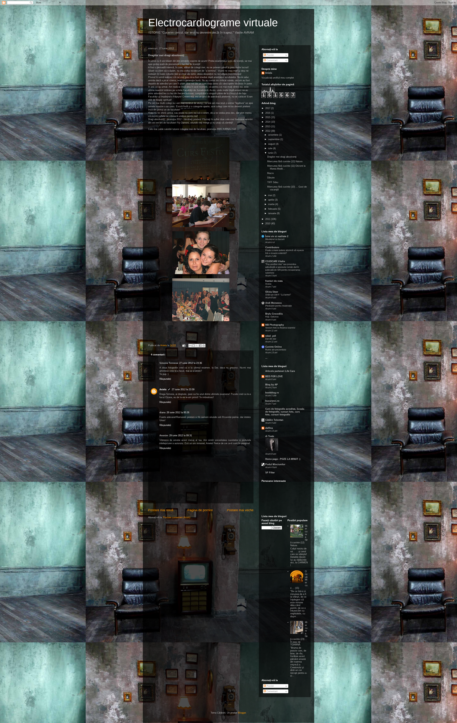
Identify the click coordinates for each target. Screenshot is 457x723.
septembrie (274, 139)
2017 (268, 108)
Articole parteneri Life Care (280, 371)
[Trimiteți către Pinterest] (203, 345)
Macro (270, 173)
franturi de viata (274, 281)
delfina (269, 428)
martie (271, 204)
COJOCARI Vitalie (275, 261)
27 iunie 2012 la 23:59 (183, 389)
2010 (268, 223)
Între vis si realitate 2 (276, 236)
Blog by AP (271, 384)
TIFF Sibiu (272, 182)
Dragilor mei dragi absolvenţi (282, 156)
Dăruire (271, 177)
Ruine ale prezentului (275, 349)
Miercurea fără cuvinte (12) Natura (284, 161)
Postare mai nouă (160, 510)
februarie (273, 209)
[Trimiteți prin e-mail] (190, 345)
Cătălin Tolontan (274, 420)
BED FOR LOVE (274, 376)
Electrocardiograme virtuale (213, 23)
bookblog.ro (272, 392)
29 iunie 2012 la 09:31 (180, 435)
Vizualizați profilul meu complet (278, 77)
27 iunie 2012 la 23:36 (190, 363)
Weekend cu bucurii (275, 239)
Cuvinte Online (273, 346)
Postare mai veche (240, 510)
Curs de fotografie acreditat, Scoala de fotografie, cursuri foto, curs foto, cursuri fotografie (284, 412)
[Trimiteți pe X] (197, 345)
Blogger (242, 712)
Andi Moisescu (273, 303)
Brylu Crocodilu (274, 313)
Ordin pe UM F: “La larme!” (278, 295)
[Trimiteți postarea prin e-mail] (183, 345)
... (266, 358)
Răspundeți (165, 379)
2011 (268, 219)
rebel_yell (270, 336)
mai (270, 195)
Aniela (162, 389)
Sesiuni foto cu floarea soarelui (280, 328)
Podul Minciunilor (275, 464)
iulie (270, 148)
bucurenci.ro (272, 401)
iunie (271, 152)
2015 (268, 117)
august (272, 144)
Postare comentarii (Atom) (176, 517)
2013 (268, 126)
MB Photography (274, 324)
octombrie (273, 134)
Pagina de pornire (200, 510)
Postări (270, 55)
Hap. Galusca (271, 316)
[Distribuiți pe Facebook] (200, 345)
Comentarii (272, 60)
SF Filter (270, 472)
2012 (268, 131)
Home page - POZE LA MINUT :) (282, 459)
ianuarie (272, 213)
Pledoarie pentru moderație (278, 306)
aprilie (271, 199)
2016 (268, 113)
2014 (268, 121)
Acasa (268, 284)
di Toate (269, 436)
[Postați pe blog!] (193, 345)
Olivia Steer (271, 291)
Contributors (272, 247)
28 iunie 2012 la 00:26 (178, 412)
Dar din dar (270, 339)
